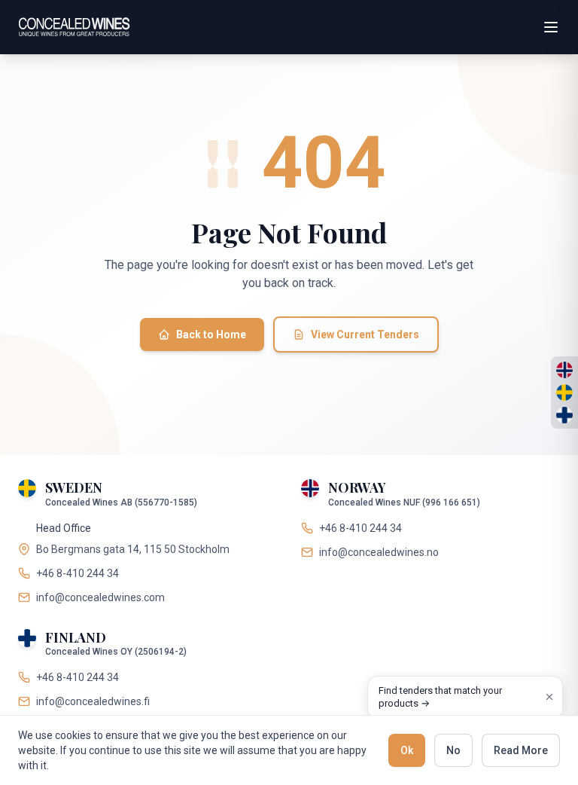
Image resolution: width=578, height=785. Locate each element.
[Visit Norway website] (564, 370)
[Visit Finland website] (564, 415)
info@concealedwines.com (100, 597)
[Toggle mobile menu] (551, 27)
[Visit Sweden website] (564, 392)
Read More (521, 750)
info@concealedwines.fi (93, 701)
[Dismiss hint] (549, 697)
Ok (406, 750)
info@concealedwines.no (379, 552)
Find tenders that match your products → (440, 697)
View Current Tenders (365, 334)
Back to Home (211, 334)
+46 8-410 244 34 (77, 573)
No (453, 750)
